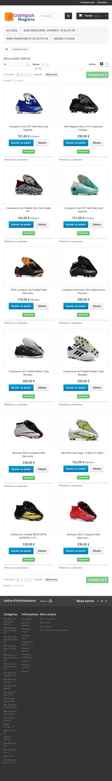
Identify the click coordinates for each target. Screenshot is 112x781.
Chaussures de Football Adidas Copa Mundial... (29, 373)
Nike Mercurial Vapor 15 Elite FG (10, 648)
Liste (106, 66)
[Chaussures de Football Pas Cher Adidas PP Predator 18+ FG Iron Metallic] (28, 185)
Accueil (12, 30)
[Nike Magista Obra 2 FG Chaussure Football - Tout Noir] (83, 103)
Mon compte (48, 614)
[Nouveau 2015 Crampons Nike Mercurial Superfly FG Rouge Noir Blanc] (28, 430)
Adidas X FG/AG (64, 38)
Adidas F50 (9, 756)
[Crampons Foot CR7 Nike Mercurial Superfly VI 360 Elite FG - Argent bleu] (28, 103)
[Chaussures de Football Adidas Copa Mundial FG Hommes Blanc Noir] (28, 348)
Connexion (102, 2)
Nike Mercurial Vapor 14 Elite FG (10, 666)
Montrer (36, 64)
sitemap (25, 671)
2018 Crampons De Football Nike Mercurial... (29, 291)
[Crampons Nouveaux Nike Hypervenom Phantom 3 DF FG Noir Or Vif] (83, 266)
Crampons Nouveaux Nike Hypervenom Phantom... (83, 291)
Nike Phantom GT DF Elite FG (27, 38)
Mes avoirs (45, 623)
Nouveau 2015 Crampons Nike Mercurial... (28, 455)
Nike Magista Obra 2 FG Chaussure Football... (83, 128)
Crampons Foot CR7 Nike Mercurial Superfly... (28, 128)
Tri (5, 64)
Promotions (27, 619)
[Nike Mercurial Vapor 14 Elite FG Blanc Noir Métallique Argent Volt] (83, 430)
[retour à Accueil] (6, 49)
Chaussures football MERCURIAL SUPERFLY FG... (28, 536)
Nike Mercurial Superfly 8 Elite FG (10, 657)
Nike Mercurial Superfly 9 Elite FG (10, 639)
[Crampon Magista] (20, 17)
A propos (26, 661)
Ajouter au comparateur (17, 160)
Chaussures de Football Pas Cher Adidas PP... (28, 210)
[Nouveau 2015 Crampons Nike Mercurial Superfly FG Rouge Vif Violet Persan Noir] (83, 511)
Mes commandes (47, 619)
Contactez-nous (87, 2)
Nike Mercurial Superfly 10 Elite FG (49, 30)
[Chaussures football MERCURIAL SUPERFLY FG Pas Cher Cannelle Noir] (28, 511)
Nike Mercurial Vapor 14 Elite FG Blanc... (83, 453)
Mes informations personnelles (54, 630)
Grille (101, 66)
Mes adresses (46, 626)
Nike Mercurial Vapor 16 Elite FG (10, 630)
